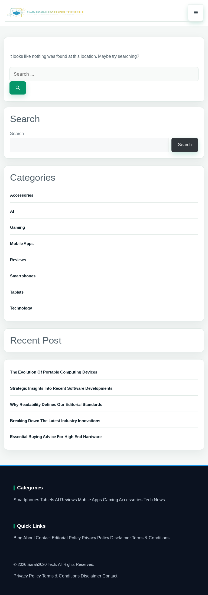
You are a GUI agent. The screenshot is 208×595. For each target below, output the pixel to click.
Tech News (154, 499)
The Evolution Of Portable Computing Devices (53, 372)
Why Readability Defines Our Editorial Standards (56, 404)
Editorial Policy (66, 538)
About (29, 538)
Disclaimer (120, 538)
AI (12, 211)
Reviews (18, 259)
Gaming (17, 227)
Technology (21, 308)
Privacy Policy (95, 538)
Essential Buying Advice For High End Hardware (56, 436)
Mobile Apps (22, 243)
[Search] (17, 88)
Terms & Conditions (151, 538)
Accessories (21, 195)
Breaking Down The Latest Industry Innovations (55, 420)
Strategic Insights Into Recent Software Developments (61, 388)
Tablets (17, 292)
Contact (43, 538)
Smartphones (22, 276)
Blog (18, 538)
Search (17, 133)
